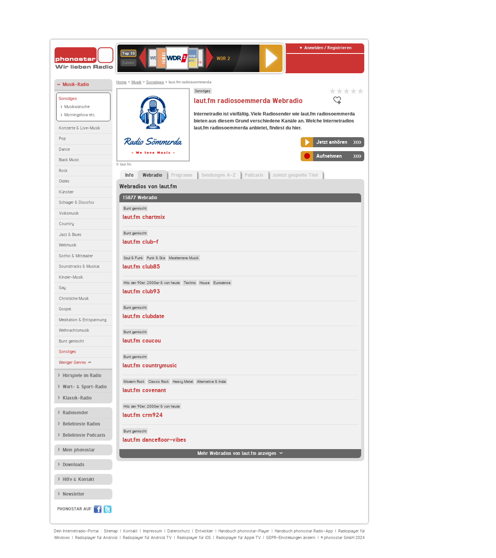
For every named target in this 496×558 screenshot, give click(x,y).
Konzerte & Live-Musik (79, 128)
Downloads (73, 464)
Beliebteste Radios (81, 424)
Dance (64, 149)
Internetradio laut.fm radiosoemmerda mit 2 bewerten (339, 91)
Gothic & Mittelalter (76, 255)
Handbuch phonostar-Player (244, 531)
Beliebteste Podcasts (84, 435)
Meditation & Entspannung (82, 319)
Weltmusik (67, 245)
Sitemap (111, 531)
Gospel (65, 309)
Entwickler (204, 531)
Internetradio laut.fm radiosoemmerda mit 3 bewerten (346, 91)
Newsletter (73, 494)
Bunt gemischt (71, 341)
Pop (62, 138)
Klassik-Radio (77, 398)
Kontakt (130, 531)
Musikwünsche (77, 106)
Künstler (66, 192)
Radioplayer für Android (96, 537)
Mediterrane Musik (184, 257)
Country (66, 223)
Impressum (152, 531)
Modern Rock (134, 381)
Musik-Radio (76, 84)
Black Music (69, 159)
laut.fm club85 (141, 266)
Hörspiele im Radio (82, 375)
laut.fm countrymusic (149, 365)
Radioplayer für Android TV (147, 537)
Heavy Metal (183, 381)
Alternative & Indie (211, 381)
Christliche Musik (74, 298)
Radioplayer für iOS (194, 537)
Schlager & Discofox (76, 202)
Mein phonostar (79, 450)
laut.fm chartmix (143, 217)
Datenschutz (178, 531)
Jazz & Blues (70, 234)
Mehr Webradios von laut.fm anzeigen (237, 453)
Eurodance (222, 282)
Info (129, 175)
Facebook (98, 509)
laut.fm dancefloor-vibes (154, 439)
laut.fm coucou (141, 340)
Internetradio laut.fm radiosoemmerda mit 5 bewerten (360, 91)
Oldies (64, 181)
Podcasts (254, 175)
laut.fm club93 (141, 291)
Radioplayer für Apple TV (238, 537)
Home (121, 82)
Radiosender (75, 412)
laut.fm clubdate (143, 316)
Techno (190, 282)
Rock (63, 170)
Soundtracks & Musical (79, 266)
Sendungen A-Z (219, 175)
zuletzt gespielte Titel (295, 175)
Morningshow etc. (79, 114)
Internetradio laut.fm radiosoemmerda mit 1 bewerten (332, 91)
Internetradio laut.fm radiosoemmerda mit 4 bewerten (353, 91)
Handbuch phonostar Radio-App (304, 531)
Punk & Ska (156, 257)
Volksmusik (69, 213)
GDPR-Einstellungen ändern (290, 537)
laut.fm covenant (144, 390)
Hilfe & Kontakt (78, 479)
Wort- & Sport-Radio (85, 386)
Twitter (107, 509)
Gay (62, 287)
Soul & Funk (133, 257)
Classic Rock (158, 381)
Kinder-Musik (71, 277)
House (205, 282)
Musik (136, 82)
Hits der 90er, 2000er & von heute (152, 282)
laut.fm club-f (140, 241)
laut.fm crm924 (142, 415)
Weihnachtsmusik (74, 330)
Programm (181, 175)
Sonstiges (68, 98)
